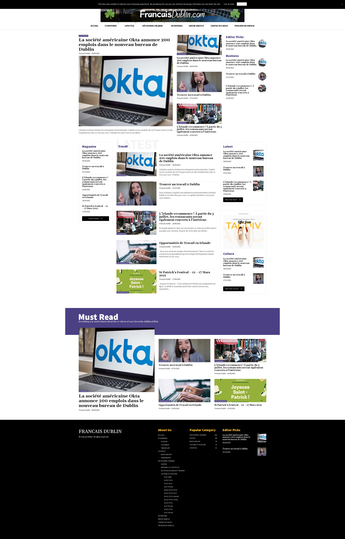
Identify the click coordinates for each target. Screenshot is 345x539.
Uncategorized (122, 263)
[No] (341, 4)
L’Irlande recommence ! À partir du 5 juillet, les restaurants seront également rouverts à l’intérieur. (199, 129)
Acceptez (242, 4)
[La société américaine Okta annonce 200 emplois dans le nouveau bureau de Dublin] (126, 91)
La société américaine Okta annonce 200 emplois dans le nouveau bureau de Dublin (124, 44)
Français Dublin (84, 53)
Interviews (181, 91)
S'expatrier (83, 36)
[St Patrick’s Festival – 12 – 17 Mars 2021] (136, 281)
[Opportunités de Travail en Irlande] (136, 252)
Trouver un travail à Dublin (194, 95)
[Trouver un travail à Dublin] (199, 82)
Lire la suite (229, 4)
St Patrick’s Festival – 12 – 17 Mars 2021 (95, 207)
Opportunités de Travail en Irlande (95, 196)
